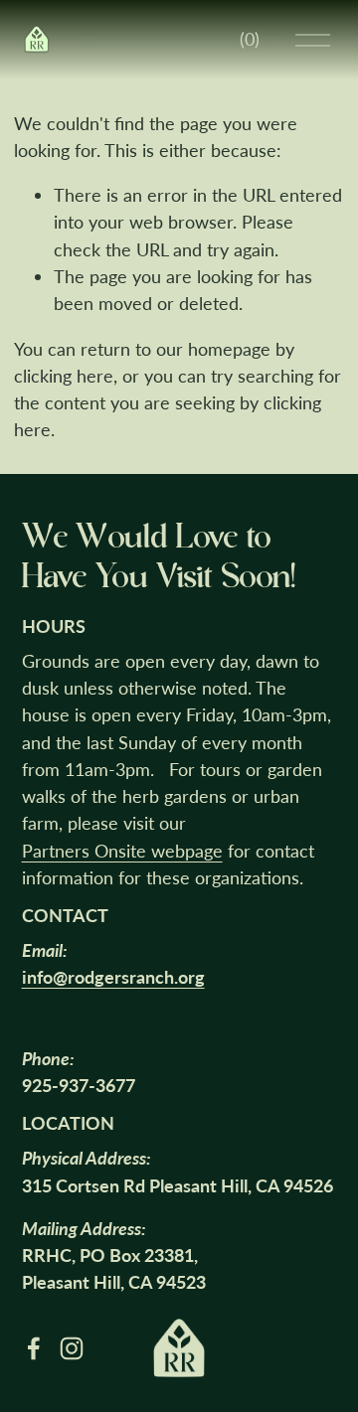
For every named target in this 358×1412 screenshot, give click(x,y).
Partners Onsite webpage (122, 851)
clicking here (63, 376)
